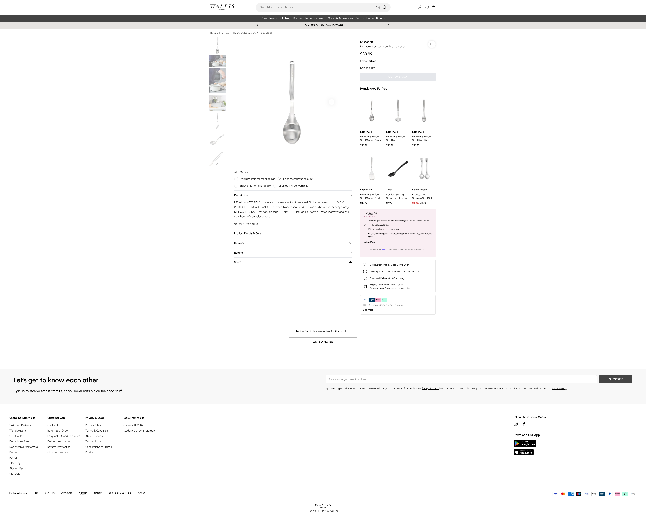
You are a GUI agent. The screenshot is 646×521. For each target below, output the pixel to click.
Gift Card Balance (57, 452)
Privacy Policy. (559, 388)
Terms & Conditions (96, 430)
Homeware (224, 33)
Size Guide (15, 436)
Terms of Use (93, 441)
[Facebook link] (524, 424)
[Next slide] (388, 25)
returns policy (404, 288)
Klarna (13, 452)
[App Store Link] (525, 447)
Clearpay (14, 463)
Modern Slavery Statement (139, 430)
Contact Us (53, 425)
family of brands (430, 388)
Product (89, 452)
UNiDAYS (14, 473)
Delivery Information (59, 441)
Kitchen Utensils (265, 33)
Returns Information (58, 446)
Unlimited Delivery (20, 425)
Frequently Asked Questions (63, 436)
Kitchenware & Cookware (244, 33)
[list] (293, 102)
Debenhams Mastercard (23, 446)
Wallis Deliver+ (17, 430)
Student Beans (18, 468)
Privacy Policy (93, 425)
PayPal (13, 457)
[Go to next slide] (331, 102)
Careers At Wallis (133, 425)
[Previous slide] (258, 25)
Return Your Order (58, 430)
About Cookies (94, 436)
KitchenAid (367, 41)
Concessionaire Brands (98, 446)
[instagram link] (516, 424)
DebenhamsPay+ (19, 441)
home (213, 33)
